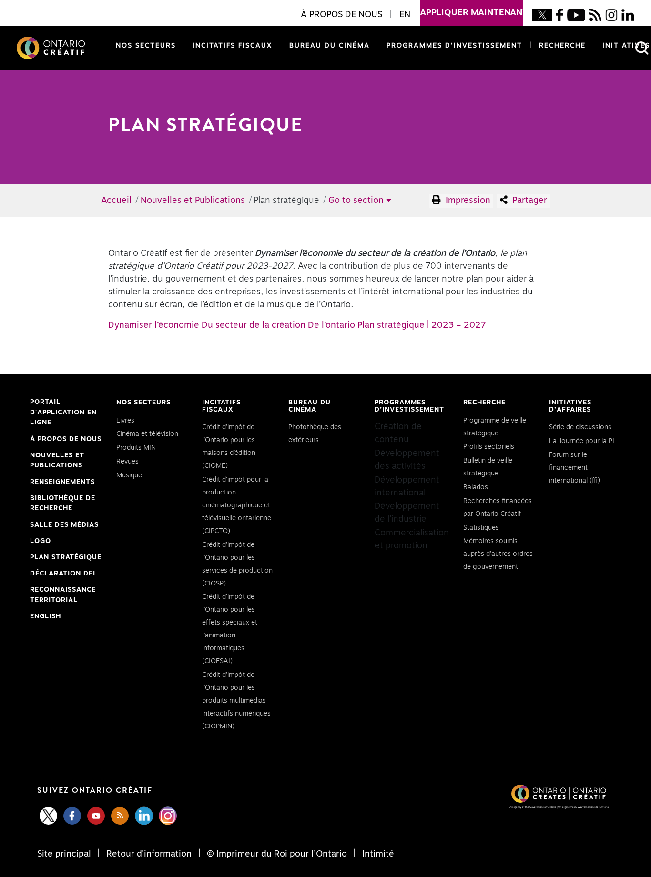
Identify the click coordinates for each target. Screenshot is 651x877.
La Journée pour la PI (581, 441)
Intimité (377, 854)
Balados (475, 487)
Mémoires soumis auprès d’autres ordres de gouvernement (498, 554)
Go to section (357, 200)
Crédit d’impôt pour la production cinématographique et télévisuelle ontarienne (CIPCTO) (236, 505)
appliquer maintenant (471, 13)
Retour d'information (149, 854)
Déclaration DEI (62, 574)
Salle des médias (64, 525)
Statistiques (481, 527)
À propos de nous (66, 439)
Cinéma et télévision (147, 434)
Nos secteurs (146, 45)
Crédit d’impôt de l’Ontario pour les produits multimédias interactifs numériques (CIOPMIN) (236, 701)
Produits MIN (136, 447)
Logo (40, 541)
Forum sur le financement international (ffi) (574, 468)
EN (404, 14)
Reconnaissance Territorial (63, 595)
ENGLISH (45, 616)
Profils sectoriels (488, 447)
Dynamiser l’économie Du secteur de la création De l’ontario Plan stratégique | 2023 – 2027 (297, 325)
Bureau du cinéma (327, 45)
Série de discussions (580, 427)
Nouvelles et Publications (193, 200)
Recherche (562, 45)
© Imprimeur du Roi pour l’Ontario (276, 854)
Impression (466, 200)
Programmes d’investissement (454, 45)
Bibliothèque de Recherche (62, 504)
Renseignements (62, 482)
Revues (127, 461)
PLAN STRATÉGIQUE (66, 557)
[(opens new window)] (542, 14)
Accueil (116, 200)
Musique (129, 475)
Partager (528, 200)
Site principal (65, 854)
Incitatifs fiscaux (233, 45)
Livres (125, 420)
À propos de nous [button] (341, 14)
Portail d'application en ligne (63, 413)
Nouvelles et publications (57, 460)
